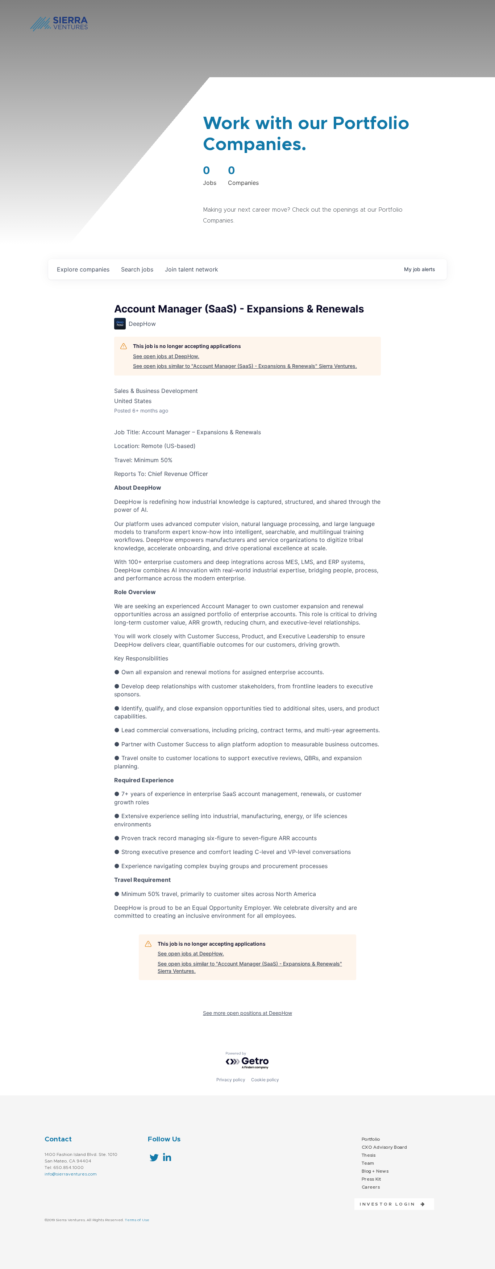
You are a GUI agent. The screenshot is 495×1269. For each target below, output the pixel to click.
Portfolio (371, 1139)
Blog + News (375, 1171)
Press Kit (371, 1179)
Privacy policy (230, 1079)
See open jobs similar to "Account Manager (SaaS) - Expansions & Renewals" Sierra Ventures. (245, 366)
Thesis (369, 1155)
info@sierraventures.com (71, 1174)
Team (368, 1163)
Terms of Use (137, 1220)
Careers (371, 1187)
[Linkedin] (167, 1157)
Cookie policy (265, 1079)
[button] (390, 1204)
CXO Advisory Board (384, 1147)
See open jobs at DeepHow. (166, 356)
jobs (137, 269)
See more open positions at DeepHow (247, 1013)
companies (83, 269)
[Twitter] (154, 1157)
